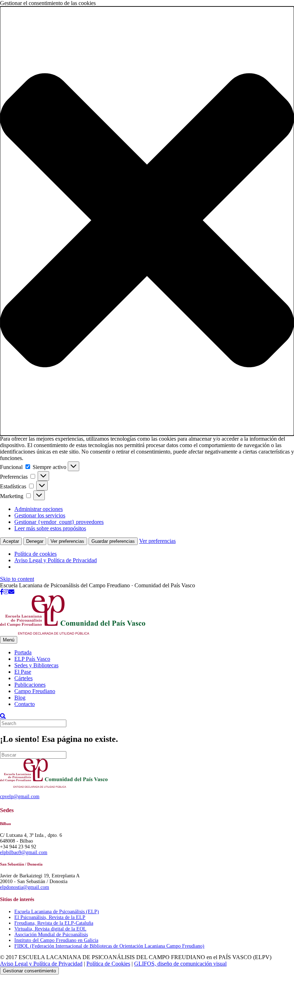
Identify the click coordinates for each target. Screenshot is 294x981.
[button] (147, 221)
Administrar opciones (38, 509)
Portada (23, 652)
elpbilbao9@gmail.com (23, 852)
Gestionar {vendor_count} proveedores (59, 522)
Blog (19, 698)
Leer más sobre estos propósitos (50, 528)
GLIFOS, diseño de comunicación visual (180, 964)
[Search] (3, 716)
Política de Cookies (108, 964)
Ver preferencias (67, 541)
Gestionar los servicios (39, 515)
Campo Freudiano (34, 691)
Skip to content (17, 579)
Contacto (24, 704)
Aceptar (11, 541)
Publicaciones (30, 685)
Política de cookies (35, 554)
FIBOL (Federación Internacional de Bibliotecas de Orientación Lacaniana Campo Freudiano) (109, 946)
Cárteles (23, 678)
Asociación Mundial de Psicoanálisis (51, 934)
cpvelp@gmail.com (19, 796)
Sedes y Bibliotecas (36, 665)
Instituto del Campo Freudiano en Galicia (56, 940)
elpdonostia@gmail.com (24, 887)
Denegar (34, 541)
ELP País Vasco (32, 659)
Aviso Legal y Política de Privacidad (55, 560)
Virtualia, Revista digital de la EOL (50, 929)
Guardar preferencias (113, 541)
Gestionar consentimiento (29, 970)
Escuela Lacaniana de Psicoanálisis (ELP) (56, 911)
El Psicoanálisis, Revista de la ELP (49, 917)
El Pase (22, 672)
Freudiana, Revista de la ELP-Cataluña (53, 923)
